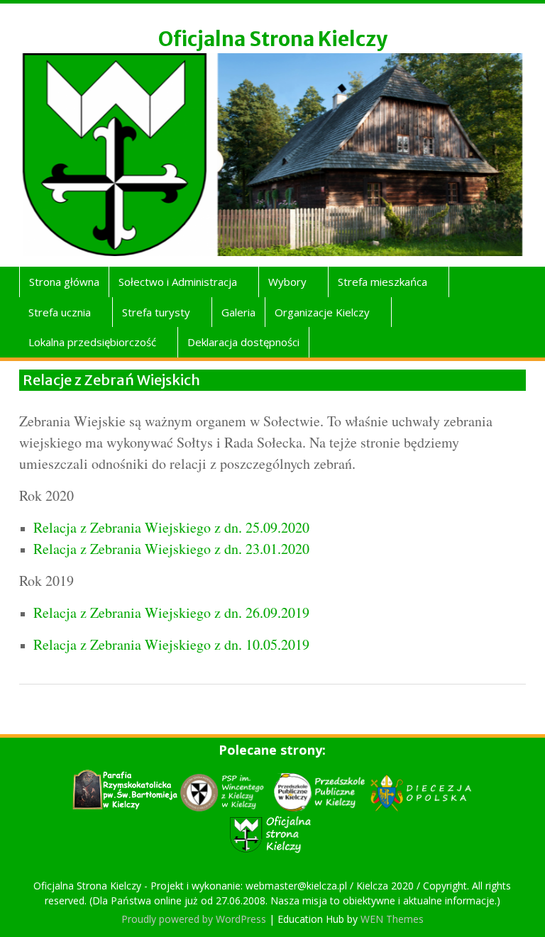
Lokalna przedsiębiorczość (92, 342)
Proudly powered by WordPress (193, 919)
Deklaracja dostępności (243, 342)
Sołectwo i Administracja (178, 282)
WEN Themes (392, 919)
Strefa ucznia (59, 312)
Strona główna (64, 282)
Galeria (238, 312)
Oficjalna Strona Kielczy (272, 39)
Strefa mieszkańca (382, 282)
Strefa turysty (156, 312)
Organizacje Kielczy (322, 312)
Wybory (287, 282)
